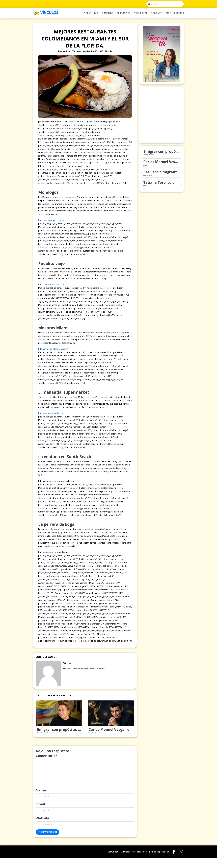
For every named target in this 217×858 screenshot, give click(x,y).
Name (41, 790)
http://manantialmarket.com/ (51, 413)
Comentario (47, 755)
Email (40, 804)
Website (42, 818)
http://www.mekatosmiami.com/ (53, 349)
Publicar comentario (47, 831)
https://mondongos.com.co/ (51, 220)
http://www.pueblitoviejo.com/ (52, 284)
